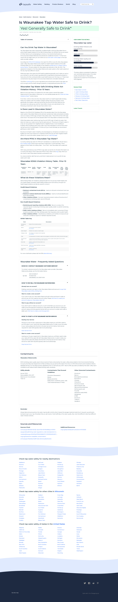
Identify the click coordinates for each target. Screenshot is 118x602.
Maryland (21, 538)
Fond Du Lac (80, 501)
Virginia (59, 550)
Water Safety (37, 4)
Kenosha (21, 497)
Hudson (40, 512)
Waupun (59, 479)
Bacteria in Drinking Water (82, 98)
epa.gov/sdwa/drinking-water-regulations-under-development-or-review (40, 432)
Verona (21, 466)
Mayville (21, 481)
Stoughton (60, 468)
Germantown (22, 479)
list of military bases (25, 143)
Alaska (40, 527)
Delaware (79, 529)
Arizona (59, 527)
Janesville (40, 477)
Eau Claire (41, 497)
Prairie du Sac (80, 466)
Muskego (79, 509)
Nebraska (79, 540)
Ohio (78, 544)
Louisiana (59, 536)
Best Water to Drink (80, 90)
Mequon (79, 512)
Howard (21, 516)
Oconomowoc (80, 479)
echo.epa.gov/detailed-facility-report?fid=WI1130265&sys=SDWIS (37, 429)
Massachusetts (42, 538)
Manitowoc (41, 503)
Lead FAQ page (53, 135)
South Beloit (60, 481)
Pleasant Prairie (61, 514)
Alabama (21, 527)
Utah (20, 550)
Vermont (40, 550)
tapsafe (26, 4)
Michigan (59, 538)
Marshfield (41, 518)
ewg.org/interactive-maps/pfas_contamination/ (33, 436)
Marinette (60, 518)
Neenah (21, 509)
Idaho (20, 534)
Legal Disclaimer (47, 583)
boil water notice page (54, 57)
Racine (78, 495)
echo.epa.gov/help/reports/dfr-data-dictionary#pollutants (35, 438)
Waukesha (41, 499)
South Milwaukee (81, 514)
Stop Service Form (27, 344)
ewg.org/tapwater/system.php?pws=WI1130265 (73, 429)
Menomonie (80, 518)
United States (59, 524)
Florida (40, 532)
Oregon (40, 468)
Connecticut (60, 529)
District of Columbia (24, 532)
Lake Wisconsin (81, 464)
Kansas (21, 536)
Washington (80, 550)
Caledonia (60, 509)
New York (21, 544)
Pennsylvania (61, 546)
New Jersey (60, 542)
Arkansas (79, 527)
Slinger (40, 487)
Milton (21, 477)
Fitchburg (60, 464)
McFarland (60, 466)
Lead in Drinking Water (81, 92)
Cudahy (21, 520)
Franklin (21, 507)
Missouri (40, 540)
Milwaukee (22, 495)
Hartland (79, 483)
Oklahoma (22, 546)
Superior (40, 509)
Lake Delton (41, 473)
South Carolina (23, 548)
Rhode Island (80, 546)
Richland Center (42, 479)
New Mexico (80, 542)
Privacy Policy (34, 583)
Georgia (59, 532)
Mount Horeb (23, 468)
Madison (59, 462)
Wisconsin (59, 491)
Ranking (47, 4)
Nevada (21, 542)
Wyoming (60, 553)
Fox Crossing (80, 516)
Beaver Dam (41, 475)
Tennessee (60, 548)
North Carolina (42, 544)
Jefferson (60, 473)
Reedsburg (80, 473)
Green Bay (60, 495)
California (21, 529)
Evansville (79, 471)
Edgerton (21, 473)
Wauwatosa (22, 503)
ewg (57, 151)
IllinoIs (40, 534)
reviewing (29, 81)
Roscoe (40, 485)
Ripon (20, 483)
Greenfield (60, 505)
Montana (59, 540)
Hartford (59, 483)
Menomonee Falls (43, 505)
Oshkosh (79, 497)
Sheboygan (22, 501)
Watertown (80, 475)
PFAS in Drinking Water (81, 94)
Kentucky (41, 536)
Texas (78, 548)
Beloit (39, 481)
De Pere (21, 512)
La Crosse (59, 497)
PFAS (64, 83)
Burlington (60, 512)
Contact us (23, 583)
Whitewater (80, 477)
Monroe (59, 477)
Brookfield (22, 505)
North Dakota (61, 544)
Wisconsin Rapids (81, 507)
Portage (21, 471)
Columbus (41, 471)
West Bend (80, 499)
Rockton (40, 483)
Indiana (59, 534)
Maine (78, 536)
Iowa (78, 534)
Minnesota (79, 538)
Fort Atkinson (22, 475)
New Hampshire (42, 542)
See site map (15, 592)
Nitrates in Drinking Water (82, 96)
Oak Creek (79, 505)
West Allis (60, 501)
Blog (74, 4)
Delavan (21, 485)
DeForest (40, 462)
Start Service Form (27, 330)
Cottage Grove (42, 466)
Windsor (79, 462)
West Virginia (22, 553)
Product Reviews (57, 4)
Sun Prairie (41, 464)
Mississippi (21, 540)
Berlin (78, 485)
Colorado (40, 529)
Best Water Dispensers (81, 100)
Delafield (79, 481)
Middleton (22, 462)
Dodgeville (60, 475)
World (68, 4)
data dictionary (48, 253)
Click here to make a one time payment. (38, 311)
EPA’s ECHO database (34, 62)
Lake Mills (60, 471)
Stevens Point (61, 503)
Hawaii (78, 532)
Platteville (22, 487)
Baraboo (79, 468)
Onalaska (21, 518)
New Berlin (80, 503)
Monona (21, 464)
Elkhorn (59, 485)
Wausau (21, 499)
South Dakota (42, 548)
